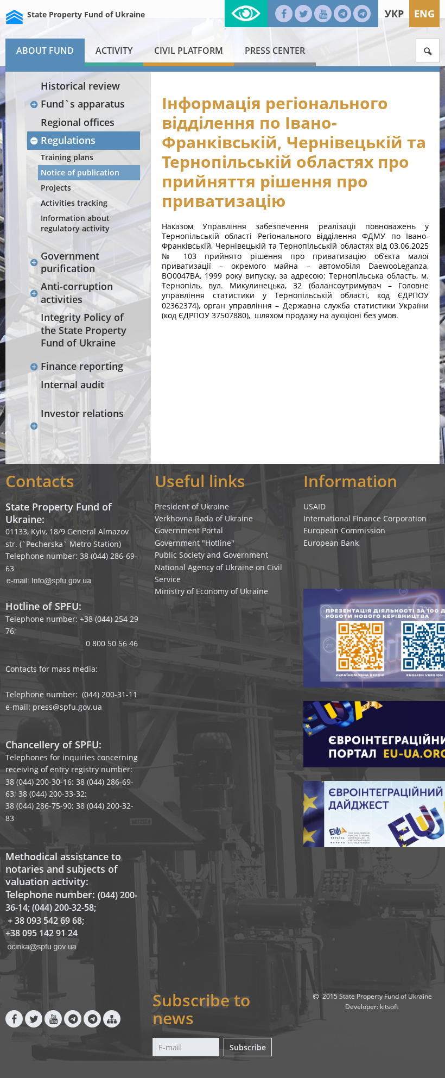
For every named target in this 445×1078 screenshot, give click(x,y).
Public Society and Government (211, 555)
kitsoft (389, 1006)
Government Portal (189, 530)
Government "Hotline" (194, 543)
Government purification (70, 262)
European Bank (331, 543)
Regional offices (78, 122)
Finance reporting (82, 366)
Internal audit (72, 384)
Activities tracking (74, 203)
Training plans (67, 157)
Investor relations (82, 413)
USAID (314, 506)
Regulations (68, 140)
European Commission (344, 530)
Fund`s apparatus (83, 103)
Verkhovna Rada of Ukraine (204, 518)
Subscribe (248, 1047)
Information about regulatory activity (75, 223)
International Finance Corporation (365, 518)
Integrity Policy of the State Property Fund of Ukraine (83, 330)
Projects (56, 187)
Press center (275, 50)
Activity (114, 50)
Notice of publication (80, 172)
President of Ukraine (192, 506)
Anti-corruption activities (77, 292)
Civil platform (188, 50)
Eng (424, 13)
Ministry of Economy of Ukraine (211, 591)
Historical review (80, 85)
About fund (45, 50)
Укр (394, 13)
